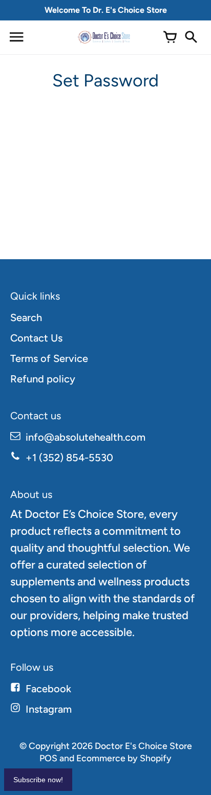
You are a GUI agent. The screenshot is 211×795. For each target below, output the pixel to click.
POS (48, 758)
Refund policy (42, 379)
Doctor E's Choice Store (143, 745)
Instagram (49, 709)
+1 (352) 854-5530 (69, 457)
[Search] (190, 37)
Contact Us (36, 338)
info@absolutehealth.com (85, 437)
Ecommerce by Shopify (124, 758)
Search (26, 317)
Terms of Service (49, 358)
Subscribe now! (38, 780)
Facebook (48, 689)
